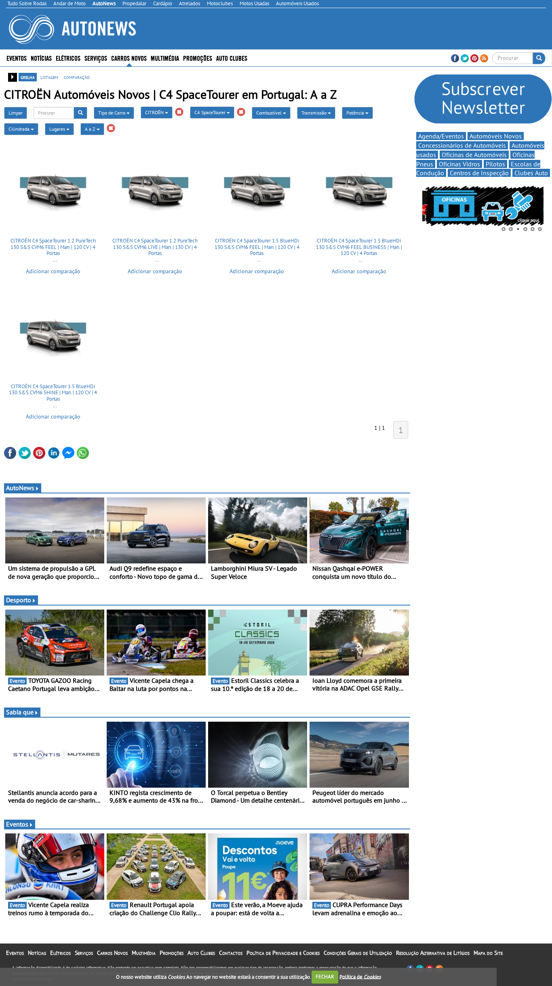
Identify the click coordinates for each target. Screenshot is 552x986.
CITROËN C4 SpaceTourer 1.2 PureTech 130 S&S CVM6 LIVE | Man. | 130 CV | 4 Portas (155, 247)
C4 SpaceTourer (210, 112)
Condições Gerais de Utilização (358, 952)
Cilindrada (19, 129)
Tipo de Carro (112, 113)
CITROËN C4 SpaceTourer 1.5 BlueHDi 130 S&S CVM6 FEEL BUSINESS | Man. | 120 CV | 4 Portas (359, 247)
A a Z (91, 129)
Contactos (230, 952)
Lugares (57, 129)
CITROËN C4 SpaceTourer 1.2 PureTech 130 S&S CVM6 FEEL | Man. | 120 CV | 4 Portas (53, 247)
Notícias (37, 952)
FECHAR (325, 976)
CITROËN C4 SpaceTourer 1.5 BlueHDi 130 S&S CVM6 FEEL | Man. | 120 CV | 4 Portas (257, 247)
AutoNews (20, 488)
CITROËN (155, 112)
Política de (360, 976)
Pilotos (495, 164)
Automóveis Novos (496, 136)
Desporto (18, 600)
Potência (355, 113)
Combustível (269, 113)
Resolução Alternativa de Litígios (433, 952)
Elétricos (60, 952)
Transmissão (314, 113)
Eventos (16, 58)
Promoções (197, 58)
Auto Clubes (201, 952)
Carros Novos (129, 58)
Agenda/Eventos (441, 136)
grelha (28, 77)
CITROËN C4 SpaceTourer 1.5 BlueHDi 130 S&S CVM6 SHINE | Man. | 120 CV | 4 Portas (53, 392)
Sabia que (20, 712)
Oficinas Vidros (459, 164)
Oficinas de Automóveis (474, 155)
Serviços (84, 952)
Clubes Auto (531, 173)
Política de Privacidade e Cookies (283, 952)
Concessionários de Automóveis (462, 145)
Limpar (15, 113)
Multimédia (165, 58)
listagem (49, 77)
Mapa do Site (488, 952)
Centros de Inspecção (479, 173)
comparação (77, 77)
